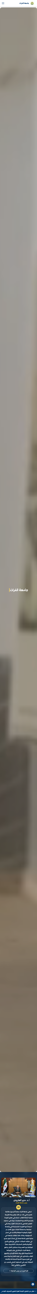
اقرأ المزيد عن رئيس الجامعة (19, 1271)
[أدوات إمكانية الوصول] (33, 1284)
